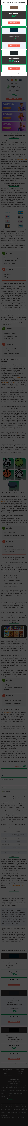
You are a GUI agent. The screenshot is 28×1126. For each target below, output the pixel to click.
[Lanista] (14, 7)
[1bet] (14, 53)
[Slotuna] (14, 30)
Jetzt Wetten (14, 22)
